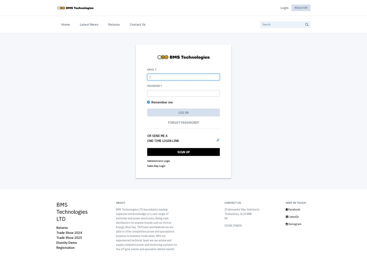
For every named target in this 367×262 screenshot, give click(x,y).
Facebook (294, 209)
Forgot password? (183, 122)
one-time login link (163, 141)
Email (151, 69)
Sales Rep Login (156, 166)
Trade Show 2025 (69, 238)
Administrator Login (158, 161)
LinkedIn (293, 217)
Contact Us (138, 24)
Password (154, 85)
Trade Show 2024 (69, 233)
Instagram (294, 224)
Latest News (89, 24)
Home (66, 24)
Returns (114, 24)
